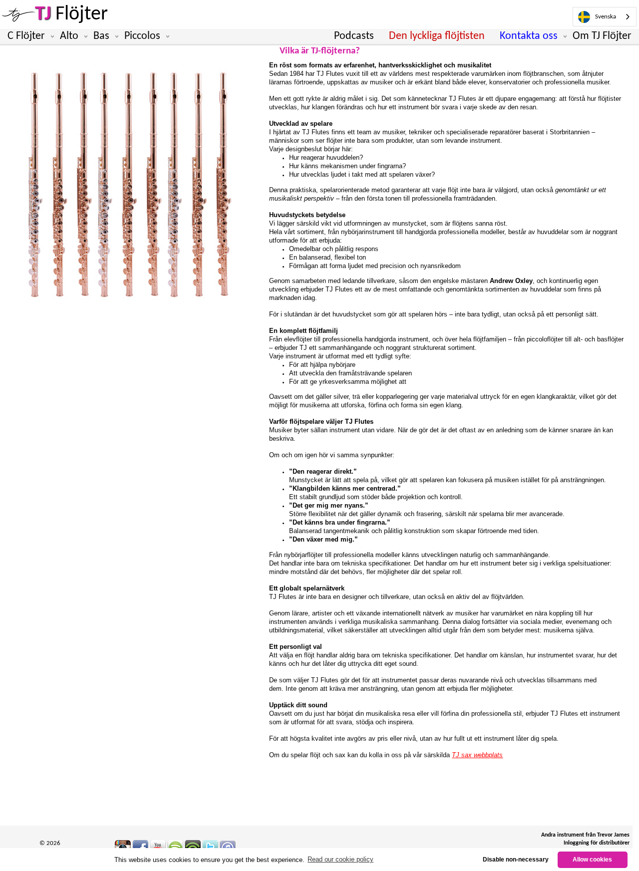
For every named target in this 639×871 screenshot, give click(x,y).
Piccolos (142, 36)
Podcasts (354, 36)
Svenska (605, 16)
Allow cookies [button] (592, 859)
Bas (101, 36)
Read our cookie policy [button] (340, 859)
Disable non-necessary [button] (516, 859)
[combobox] (605, 16)
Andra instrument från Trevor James (585, 835)
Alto (69, 36)
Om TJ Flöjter (602, 36)
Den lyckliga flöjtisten (437, 36)
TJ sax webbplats (477, 755)
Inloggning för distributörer (597, 843)
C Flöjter (26, 36)
